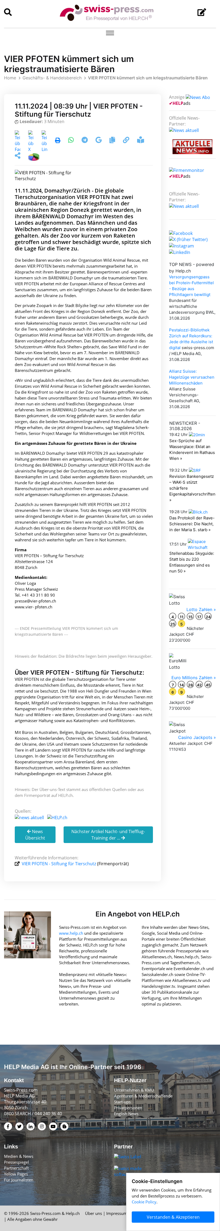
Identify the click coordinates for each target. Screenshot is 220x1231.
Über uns (93, 1213)
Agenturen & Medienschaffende (143, 1096)
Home (10, 77)
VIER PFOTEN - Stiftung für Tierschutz (59, 864)
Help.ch (73, 1213)
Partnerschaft (16, 1168)
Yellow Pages (16, 1174)
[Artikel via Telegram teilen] (85, 141)
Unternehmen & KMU (134, 1090)
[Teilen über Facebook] (17, 141)
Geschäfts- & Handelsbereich (52, 77)
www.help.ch (71, 933)
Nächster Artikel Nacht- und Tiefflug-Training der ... (108, 835)
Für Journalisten (18, 1179)
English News (126, 1113)
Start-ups (122, 1101)
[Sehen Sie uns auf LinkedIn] (179, 252)
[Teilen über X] (31, 141)
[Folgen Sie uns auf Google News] (99, 141)
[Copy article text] (112, 141)
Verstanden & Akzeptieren (173, 1217)
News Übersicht (35, 835)
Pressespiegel (16, 1162)
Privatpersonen (128, 1107)
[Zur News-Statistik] (33, 156)
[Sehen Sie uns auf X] (188, 239)
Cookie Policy (144, 1201)
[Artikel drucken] (57, 141)
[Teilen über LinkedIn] (44, 141)
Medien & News (18, 1156)
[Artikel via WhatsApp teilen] (71, 141)
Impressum (116, 1213)
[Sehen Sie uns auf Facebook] (181, 233)
